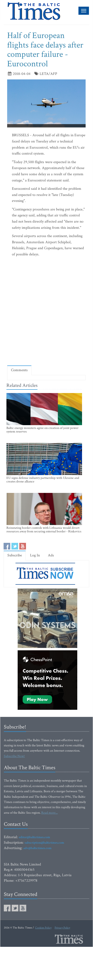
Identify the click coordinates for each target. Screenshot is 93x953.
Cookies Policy (43, 927)
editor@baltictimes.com (34, 837)
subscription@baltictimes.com (44, 843)
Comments (19, 370)
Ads (51, 555)
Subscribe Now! (14, 756)
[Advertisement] (46, 312)
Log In (35, 555)
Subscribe (14, 555)
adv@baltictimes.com (37, 848)
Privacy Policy (62, 927)
